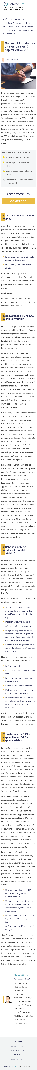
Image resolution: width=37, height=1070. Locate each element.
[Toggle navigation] (32, 6)
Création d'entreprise (13, 23)
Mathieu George (21, 975)
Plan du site (17, 1042)
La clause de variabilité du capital (17, 157)
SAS (18, 27)
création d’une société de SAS (21, 92)
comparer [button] (18, 201)
